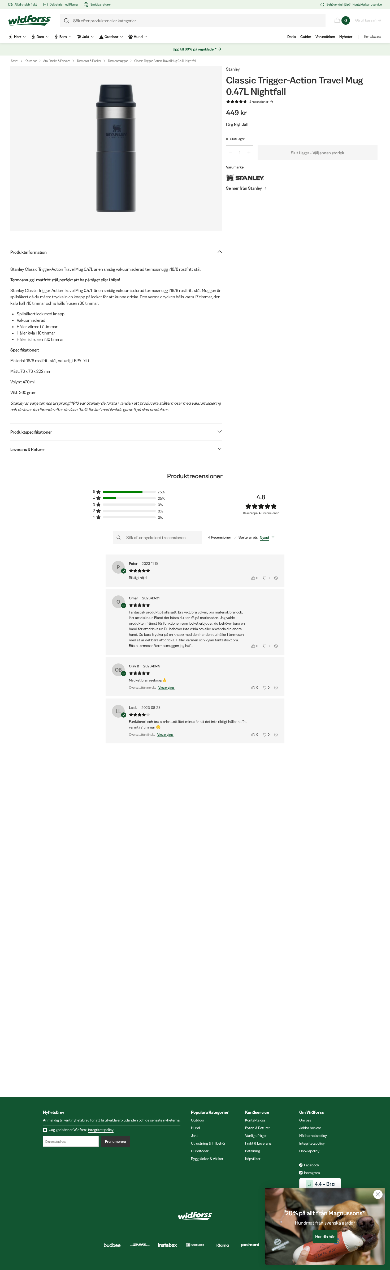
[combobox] (268, 537)
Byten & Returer (257, 1127)
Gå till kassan (365, 20)
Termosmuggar (118, 61)
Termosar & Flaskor (89, 61)
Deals (291, 36)
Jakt (194, 1135)
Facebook (311, 1165)
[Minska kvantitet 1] (230, 153)
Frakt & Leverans (258, 1143)
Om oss (305, 1120)
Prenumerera (115, 1141)
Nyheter (345, 36)
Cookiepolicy (309, 1151)
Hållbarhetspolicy (313, 1135)
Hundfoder (200, 1151)
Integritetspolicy (312, 1143)
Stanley (233, 69)
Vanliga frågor (256, 1135)
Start (14, 61)
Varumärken (325, 36)
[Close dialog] (378, 1194)
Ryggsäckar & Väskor (207, 1158)
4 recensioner (258, 102)
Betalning (252, 1151)
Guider (305, 36)
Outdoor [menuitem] (111, 36)
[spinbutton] (240, 153)
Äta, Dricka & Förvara (56, 61)
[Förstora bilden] (116, 148)
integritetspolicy (101, 1129)
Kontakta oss (372, 37)
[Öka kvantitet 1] (249, 153)
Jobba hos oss (310, 1127)
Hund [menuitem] (138, 36)
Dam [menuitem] (40, 36)
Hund (195, 1127)
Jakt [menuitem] (85, 36)
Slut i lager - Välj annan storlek (317, 152)
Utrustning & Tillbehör (208, 1143)
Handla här (325, 1236)
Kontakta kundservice (367, 4)
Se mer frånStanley (244, 188)
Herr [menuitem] (17, 36)
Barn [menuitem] (63, 36)
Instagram (312, 1172)
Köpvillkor (253, 1158)
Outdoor (31, 61)
